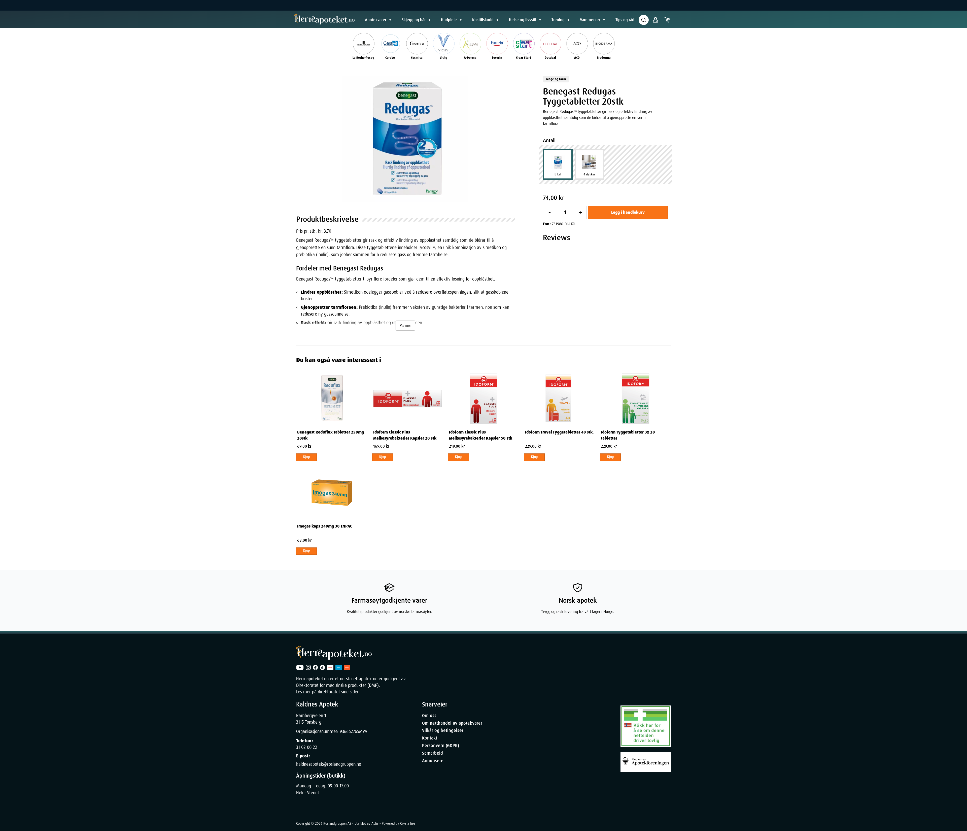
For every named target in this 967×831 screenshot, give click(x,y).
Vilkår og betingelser (442, 730)
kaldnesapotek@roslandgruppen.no (328, 764)
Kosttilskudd (483, 19)
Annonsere (432, 760)
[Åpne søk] (644, 20)
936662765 (349, 731)
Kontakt (429, 738)
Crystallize (407, 823)
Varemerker (590, 19)
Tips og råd (624, 19)
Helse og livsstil (522, 19)
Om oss (429, 715)
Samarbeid (432, 753)
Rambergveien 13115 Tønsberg (311, 719)
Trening (558, 19)
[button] (405, 139)
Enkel (558, 174)
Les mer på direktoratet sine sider (327, 692)
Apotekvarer (375, 19)
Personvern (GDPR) (440, 745)
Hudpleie (449, 19)
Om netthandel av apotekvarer (452, 723)
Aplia (374, 823)
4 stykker (589, 174)
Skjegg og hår (414, 19)
